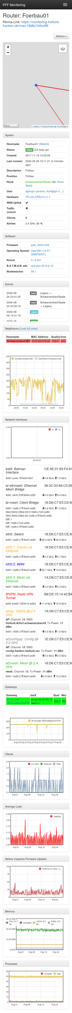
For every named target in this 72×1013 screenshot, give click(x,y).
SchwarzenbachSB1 (18, 341)
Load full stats (28, 328)
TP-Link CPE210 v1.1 (37, 197)
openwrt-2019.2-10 (42, 266)
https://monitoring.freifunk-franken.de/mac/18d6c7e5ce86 (31, 23)
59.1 (33, 271)
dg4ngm (30, 191)
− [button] (8, 52)
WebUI (44, 144)
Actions (60, 36)
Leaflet (36, 126)
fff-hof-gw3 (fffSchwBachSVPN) (18, 701)
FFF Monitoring (14, 4)
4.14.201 (36, 260)
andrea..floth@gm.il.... (50, 191)
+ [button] (8, 47)
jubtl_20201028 (40, 245)
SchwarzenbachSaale (38, 182)
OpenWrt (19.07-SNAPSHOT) (41, 252)
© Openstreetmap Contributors (54, 126)
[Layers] (63, 48)
